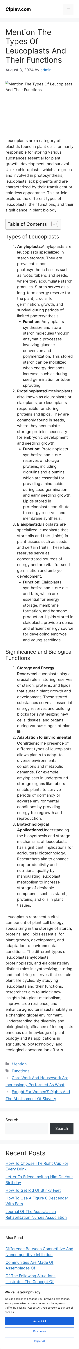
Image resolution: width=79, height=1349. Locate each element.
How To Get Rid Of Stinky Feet (33, 1190)
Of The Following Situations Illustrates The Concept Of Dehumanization (30, 1281)
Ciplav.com (18, 9)
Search (12, 1120)
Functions (20, 1071)
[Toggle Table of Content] (53, 224)
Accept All (39, 1321)
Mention (19, 1064)
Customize (39, 1331)
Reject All (39, 1341)
